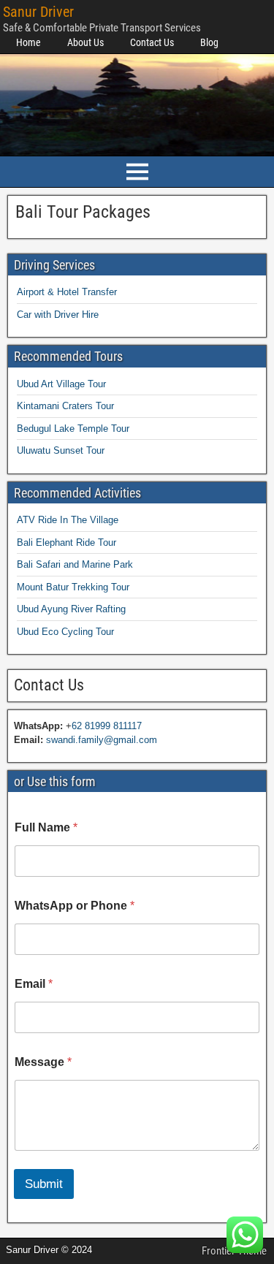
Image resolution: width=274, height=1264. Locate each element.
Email (34, 984)
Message (43, 1062)
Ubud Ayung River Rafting (71, 609)
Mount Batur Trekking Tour (73, 587)
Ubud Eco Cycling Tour (65, 631)
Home (28, 42)
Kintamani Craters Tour (65, 405)
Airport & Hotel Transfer (67, 291)
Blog (209, 42)
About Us (85, 42)
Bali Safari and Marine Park (75, 564)
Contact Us (152, 42)
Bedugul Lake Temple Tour (73, 428)
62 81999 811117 (107, 725)
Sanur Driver (38, 11)
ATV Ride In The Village (67, 519)
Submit (44, 1184)
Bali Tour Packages (83, 212)
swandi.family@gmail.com (101, 739)
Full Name (46, 827)
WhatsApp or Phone (74, 905)
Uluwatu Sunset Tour (60, 450)
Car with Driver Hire (58, 314)
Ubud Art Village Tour (61, 383)
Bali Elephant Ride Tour (66, 542)
